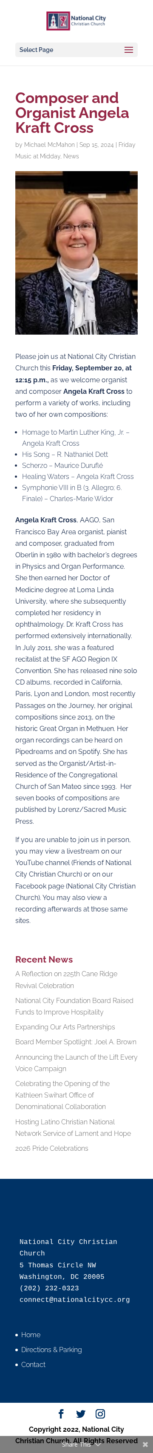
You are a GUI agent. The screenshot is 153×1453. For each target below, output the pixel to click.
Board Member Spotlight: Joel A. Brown (75, 1042)
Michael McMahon (49, 144)
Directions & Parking (51, 1350)
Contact (33, 1365)
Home (30, 1335)
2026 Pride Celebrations (51, 1148)
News (71, 156)
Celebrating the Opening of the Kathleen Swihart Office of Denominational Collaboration (62, 1095)
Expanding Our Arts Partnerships (65, 1027)
